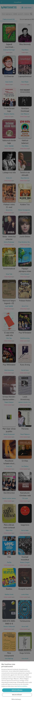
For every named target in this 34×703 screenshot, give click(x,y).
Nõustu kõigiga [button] (17, 690)
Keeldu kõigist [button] (17, 695)
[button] (17, 699)
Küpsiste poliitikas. (22, 686)
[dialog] (17, 682)
